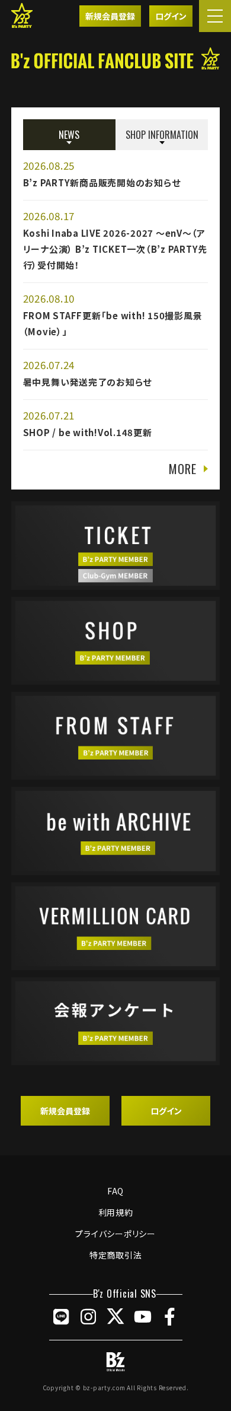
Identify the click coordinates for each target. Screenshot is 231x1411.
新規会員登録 (110, 16)
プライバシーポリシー (115, 1234)
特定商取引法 (115, 1255)
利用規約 (115, 1212)
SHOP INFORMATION (162, 135)
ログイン (171, 16)
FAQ (115, 1191)
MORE (182, 469)
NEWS (69, 135)
